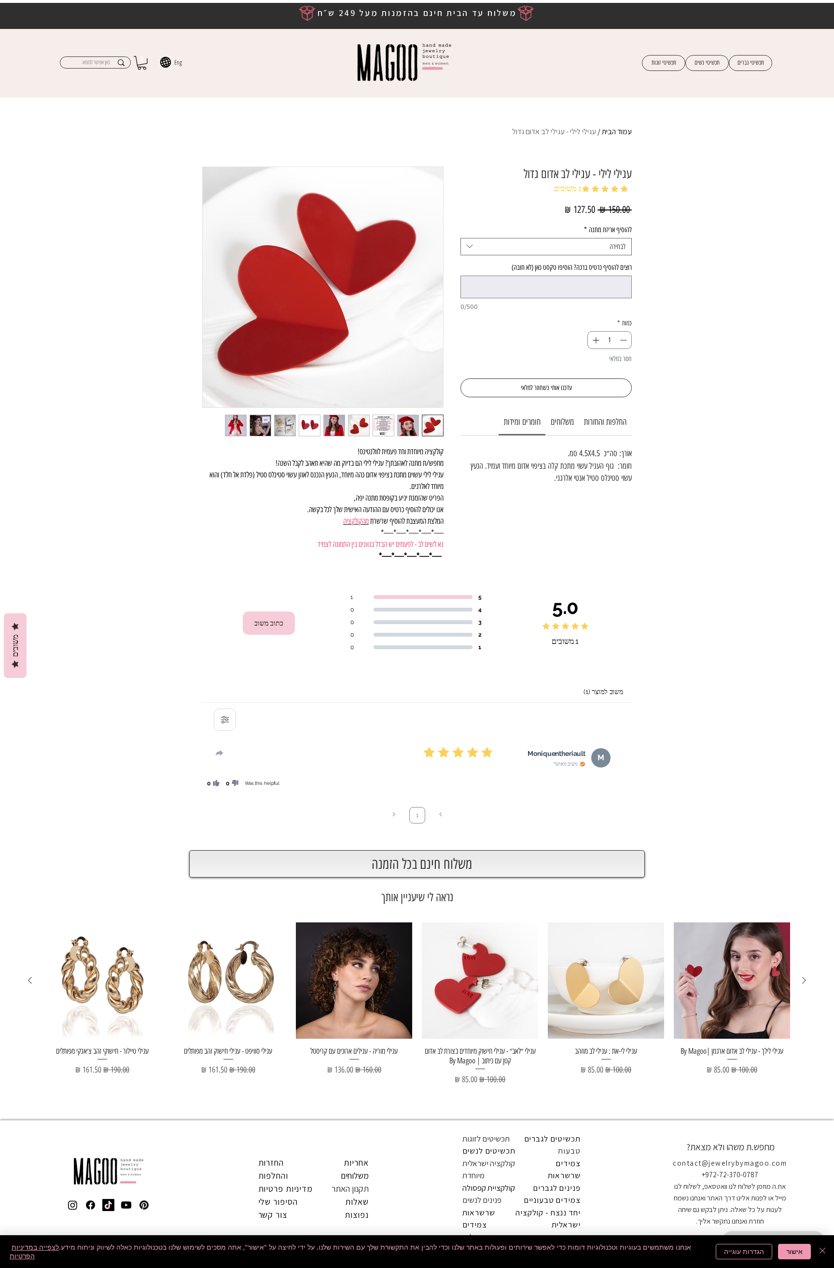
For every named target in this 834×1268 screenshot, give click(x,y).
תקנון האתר (350, 1188)
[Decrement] (624, 340)
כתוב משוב (268, 623)
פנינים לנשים (481, 1200)
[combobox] (546, 246)
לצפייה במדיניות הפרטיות (34, 1251)
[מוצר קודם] (804, 980)
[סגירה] (822, 1251)
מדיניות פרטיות (285, 1188)
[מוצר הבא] (30, 980)
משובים (15, 645)
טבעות (569, 1150)
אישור (794, 1251)
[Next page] (393, 815)
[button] (142, 63)
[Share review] (219, 753)
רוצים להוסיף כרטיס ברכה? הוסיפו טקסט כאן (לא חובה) (572, 267)
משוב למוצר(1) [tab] (603, 692)
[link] (522, 422)
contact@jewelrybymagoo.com (730, 1163)
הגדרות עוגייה (744, 1251)
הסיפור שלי (278, 1201)
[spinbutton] (609, 340)
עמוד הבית (617, 131)
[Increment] (595, 340)
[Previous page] (440, 815)
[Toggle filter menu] (225, 720)
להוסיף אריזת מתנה (608, 229)
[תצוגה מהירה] (732, 980)
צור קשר (272, 1214)
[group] (417, 1017)
